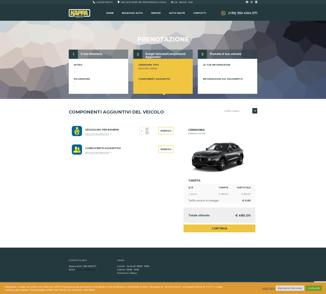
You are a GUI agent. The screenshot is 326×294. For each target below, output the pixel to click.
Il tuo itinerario (91, 54)
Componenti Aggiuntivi (154, 78)
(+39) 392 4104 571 (105, 2)
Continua (219, 228)
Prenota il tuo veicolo (225, 54)
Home (110, 13)
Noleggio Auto (132, 13)
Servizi (156, 13)
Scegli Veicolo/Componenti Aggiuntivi (165, 55)
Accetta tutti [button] (314, 288)
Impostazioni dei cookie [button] (290, 288)
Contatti (199, 13)
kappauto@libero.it (86, 269)
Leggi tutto (268, 288)
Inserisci (165, 130)
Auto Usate (177, 13)
